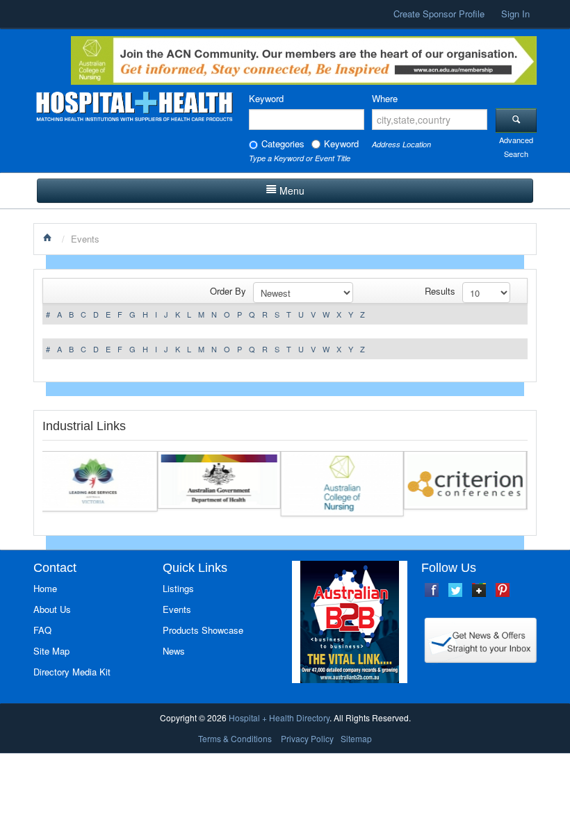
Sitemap (356, 738)
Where (385, 98)
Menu (291, 190)
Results (440, 290)
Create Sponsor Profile (438, 13)
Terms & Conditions (235, 738)
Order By (228, 290)
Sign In (515, 13)
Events (177, 609)
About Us (52, 609)
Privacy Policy (307, 738)
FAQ (42, 630)
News (174, 650)
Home (45, 588)
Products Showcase (203, 630)
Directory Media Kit (72, 671)
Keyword (266, 98)
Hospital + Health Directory (279, 717)
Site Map (51, 650)
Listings (178, 588)
